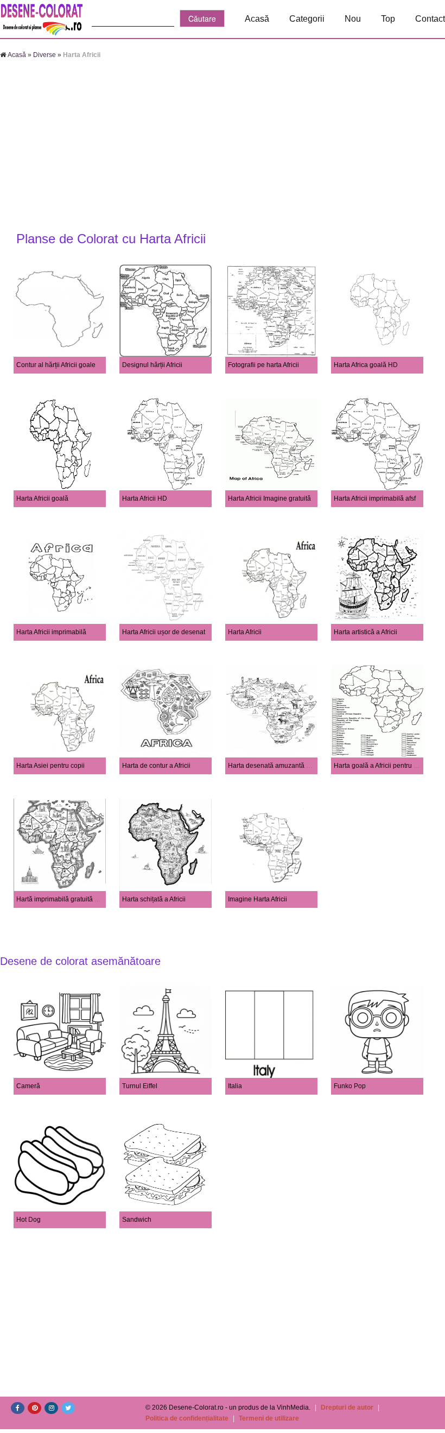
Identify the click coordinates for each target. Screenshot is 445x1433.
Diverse (44, 55)
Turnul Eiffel (139, 1086)
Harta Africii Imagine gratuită (269, 498)
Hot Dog (28, 1219)
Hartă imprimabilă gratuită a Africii (66, 899)
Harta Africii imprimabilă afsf (375, 498)
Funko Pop (350, 1086)
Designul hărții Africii (152, 365)
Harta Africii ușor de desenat (163, 632)
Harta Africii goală (42, 498)
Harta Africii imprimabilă (51, 632)
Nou (353, 18)
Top (388, 18)
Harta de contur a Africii (156, 765)
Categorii (307, 18)
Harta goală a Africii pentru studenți (385, 765)
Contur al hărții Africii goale (56, 365)
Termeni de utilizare (269, 1418)
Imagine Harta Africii (257, 899)
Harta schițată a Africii (154, 899)
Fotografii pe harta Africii (263, 365)
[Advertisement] (222, 147)
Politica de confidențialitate (186, 1418)
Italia (235, 1086)
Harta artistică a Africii (365, 632)
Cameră (28, 1086)
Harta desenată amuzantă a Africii (277, 765)
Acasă (257, 18)
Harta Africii (245, 632)
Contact (430, 18)
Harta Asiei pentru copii (50, 765)
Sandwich (136, 1219)
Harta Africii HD (144, 498)
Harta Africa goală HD (366, 365)
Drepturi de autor (347, 1407)
